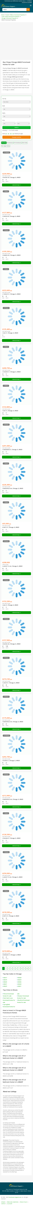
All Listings (4, 142)
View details (16, 185)
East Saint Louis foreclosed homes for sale (9, 1000)
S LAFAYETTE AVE (6, 566)
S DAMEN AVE (6, 255)
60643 (19, 984)
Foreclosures (10, 142)
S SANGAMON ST (6, 449)
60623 (5, 986)
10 (27, 968)
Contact (3, 1203)
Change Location (16, 137)
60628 (19, 978)
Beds (3, 106)
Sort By (4, 98)
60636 (19, 982)
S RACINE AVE (5, 177)
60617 (5, 978)
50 (13, 133)
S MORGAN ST (6, 955)
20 (6, 133)
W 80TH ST (5, 527)
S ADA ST (4, 333)
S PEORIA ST (5, 760)
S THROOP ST (6, 294)
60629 (19, 980)
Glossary (9, 1203)
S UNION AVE (5, 216)
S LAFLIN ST (5, 683)
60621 (5, 984)
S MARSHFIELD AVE (7, 488)
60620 (5, 982)
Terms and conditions (12, 1202)
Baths (3, 113)
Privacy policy (23, 1202)
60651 (19, 986)
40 (10, 133)
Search (16, 127)
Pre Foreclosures (17, 142)
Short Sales (24, 142)
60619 (5, 980)
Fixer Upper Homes (6, 146)
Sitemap (3, 1202)
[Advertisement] (16, 42)
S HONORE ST (6, 372)
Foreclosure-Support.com (15, 1197)
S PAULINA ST (5, 838)
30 (8, 133)
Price (3, 120)
